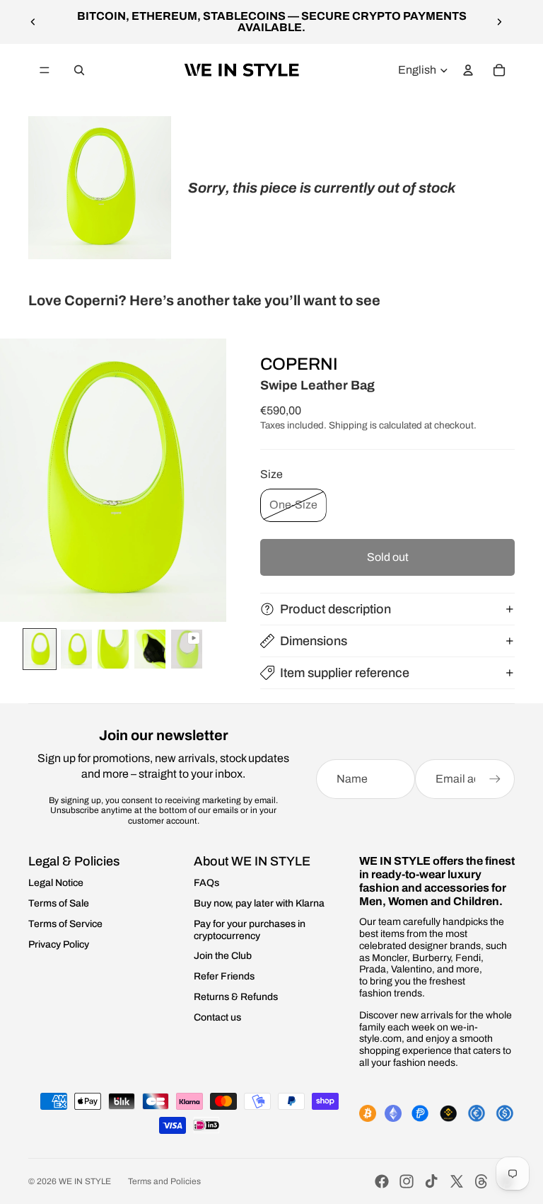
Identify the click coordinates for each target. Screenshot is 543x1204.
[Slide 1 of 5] (39, 649)
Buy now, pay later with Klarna (259, 903)
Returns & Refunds (236, 997)
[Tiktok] (431, 1181)
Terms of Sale (58, 903)
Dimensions (313, 641)
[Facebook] (381, 1181)
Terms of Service (65, 924)
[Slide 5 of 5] (186, 649)
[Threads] (481, 1181)
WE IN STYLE (85, 1181)
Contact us (217, 1017)
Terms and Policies (164, 1181)
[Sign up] (494, 779)
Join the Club (223, 955)
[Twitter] (456, 1181)
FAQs (206, 883)
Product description (335, 609)
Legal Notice (55, 883)
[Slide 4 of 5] (149, 649)
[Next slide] (499, 22)
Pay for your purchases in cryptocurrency (249, 930)
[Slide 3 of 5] (113, 649)
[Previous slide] (33, 22)
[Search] (79, 70)
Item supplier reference (344, 673)
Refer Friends (224, 976)
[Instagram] (406, 1181)
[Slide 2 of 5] (76, 649)
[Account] (468, 70)
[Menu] (44, 70)
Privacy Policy (58, 944)
